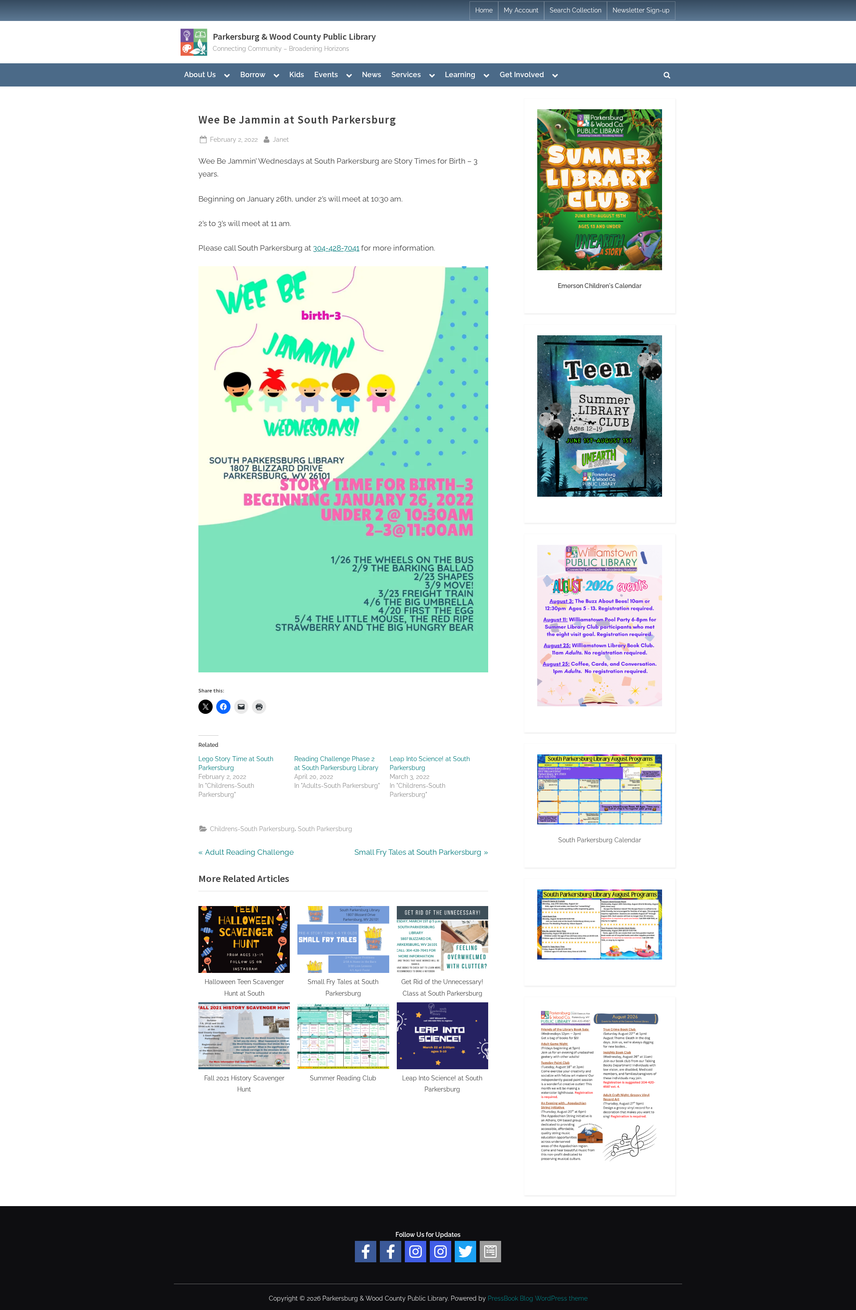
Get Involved (522, 74)
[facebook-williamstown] (390, 1251)
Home (484, 10)
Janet (281, 139)
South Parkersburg (325, 828)
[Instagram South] (440, 1251)
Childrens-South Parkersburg (252, 828)
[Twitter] (465, 1251)
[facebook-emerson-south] (365, 1251)
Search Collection (575, 10)
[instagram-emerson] (415, 1251)
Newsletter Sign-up (641, 10)
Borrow (252, 74)
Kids (296, 74)
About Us (200, 74)
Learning (460, 74)
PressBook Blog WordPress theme (538, 1298)
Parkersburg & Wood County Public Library (294, 36)
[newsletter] (490, 1251)
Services (406, 74)
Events (326, 74)
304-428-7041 (336, 247)
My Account (521, 10)
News (371, 74)
